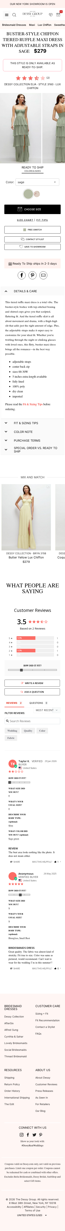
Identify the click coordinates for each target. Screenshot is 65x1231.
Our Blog (40, 1110)
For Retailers (42, 1104)
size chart (25, 220)
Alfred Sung (11, 1029)
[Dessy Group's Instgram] (23, 1134)
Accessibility (14, 1206)
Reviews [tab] (11, 702)
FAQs (38, 1033)
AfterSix (9, 1023)
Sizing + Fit (41, 1013)
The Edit (9, 1104)
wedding (12, 731)
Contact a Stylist (45, 1026)
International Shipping (17, 1097)
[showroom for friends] (51, 15)
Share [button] (16, 861)
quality (28, 731)
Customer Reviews (46, 1084)
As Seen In (41, 1097)
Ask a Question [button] (34, 691)
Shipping (9, 1077)
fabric (10, 738)
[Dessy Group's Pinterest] (42, 1134)
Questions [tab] (36, 702)
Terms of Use (32, 1210)
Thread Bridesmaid (15, 1056)
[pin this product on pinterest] (32, 275)
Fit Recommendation (47, 1020)
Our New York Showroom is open (32, 4)
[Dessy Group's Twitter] (35, 1134)
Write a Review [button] (34, 683)
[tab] (32, 168)
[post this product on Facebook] (22, 275)
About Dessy (42, 1077)
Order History (12, 1090)
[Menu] (6, 15)
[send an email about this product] (43, 275)
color (42, 731)
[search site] (14, 15)
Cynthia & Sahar (13, 1036)
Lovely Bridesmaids (15, 1043)
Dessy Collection (14, 1016)
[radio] (18, 78)
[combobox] (35, 182)
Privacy (52, 1206)
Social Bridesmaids (15, 1049)
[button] (21, 128)
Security (41, 1206)
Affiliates (29, 1206)
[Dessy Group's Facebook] (29, 1134)
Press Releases (44, 1090)
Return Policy (12, 1084)
